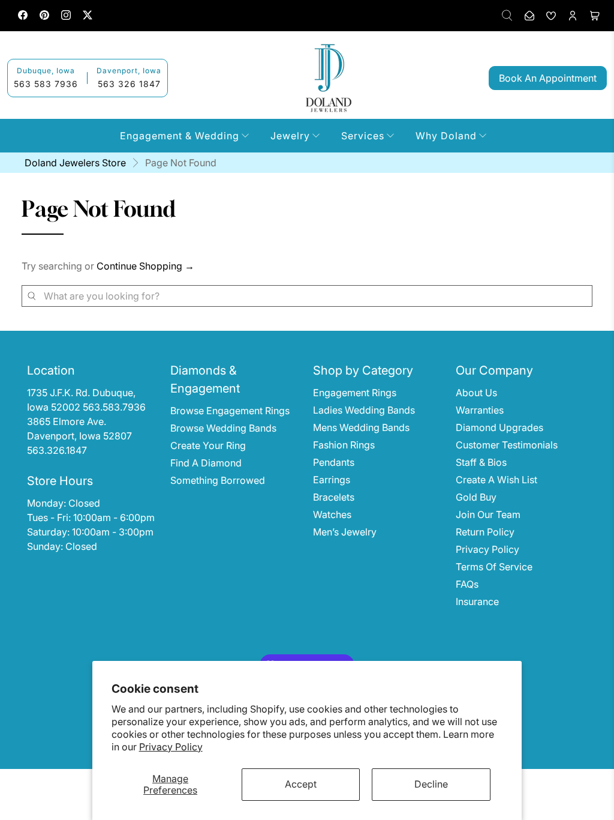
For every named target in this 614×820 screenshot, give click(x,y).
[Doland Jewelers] (329, 78)
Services (362, 136)
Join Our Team (488, 514)
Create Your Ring (208, 445)
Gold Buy (476, 497)
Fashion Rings (344, 445)
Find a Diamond (206, 463)
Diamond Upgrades (499, 427)
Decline (431, 784)
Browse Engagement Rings (230, 411)
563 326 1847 (129, 84)
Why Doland (446, 136)
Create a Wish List (496, 480)
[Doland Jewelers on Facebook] (23, 16)
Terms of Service (494, 567)
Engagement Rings (354, 393)
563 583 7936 (46, 84)
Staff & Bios (481, 462)
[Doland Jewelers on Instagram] (66, 16)
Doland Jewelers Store (75, 162)
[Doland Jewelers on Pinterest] (44, 16)
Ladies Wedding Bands (364, 410)
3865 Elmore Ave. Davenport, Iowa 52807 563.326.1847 (80, 435)
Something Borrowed (217, 480)
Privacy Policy (171, 747)
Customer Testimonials (507, 445)
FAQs (467, 584)
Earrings (331, 480)
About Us (476, 393)
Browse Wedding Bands (223, 428)
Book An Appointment (548, 78)
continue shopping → (145, 266)
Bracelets (333, 497)
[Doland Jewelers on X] (87, 16)
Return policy (485, 532)
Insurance (477, 601)
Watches (332, 514)
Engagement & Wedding (179, 136)
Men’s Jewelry (345, 532)
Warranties (480, 410)
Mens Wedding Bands (361, 427)
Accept (301, 784)
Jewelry (290, 136)
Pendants (333, 462)
